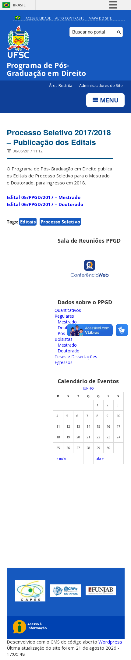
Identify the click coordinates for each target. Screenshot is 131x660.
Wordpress (110, 642)
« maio (61, 458)
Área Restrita (61, 85)
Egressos (64, 362)
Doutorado (69, 351)
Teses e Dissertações (76, 356)
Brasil (19, 5)
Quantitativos (68, 310)
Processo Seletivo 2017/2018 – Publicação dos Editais (59, 137)
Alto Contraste (69, 18)
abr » (100, 458)
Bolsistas (64, 339)
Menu (108, 100)
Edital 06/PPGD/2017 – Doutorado (45, 204)
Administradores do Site (101, 85)
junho (88, 388)
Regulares (64, 316)
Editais (28, 222)
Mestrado (67, 322)
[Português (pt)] (17, 18)
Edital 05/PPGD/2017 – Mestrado (43, 197)
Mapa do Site (100, 18)
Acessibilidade (38, 18)
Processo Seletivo (60, 222)
